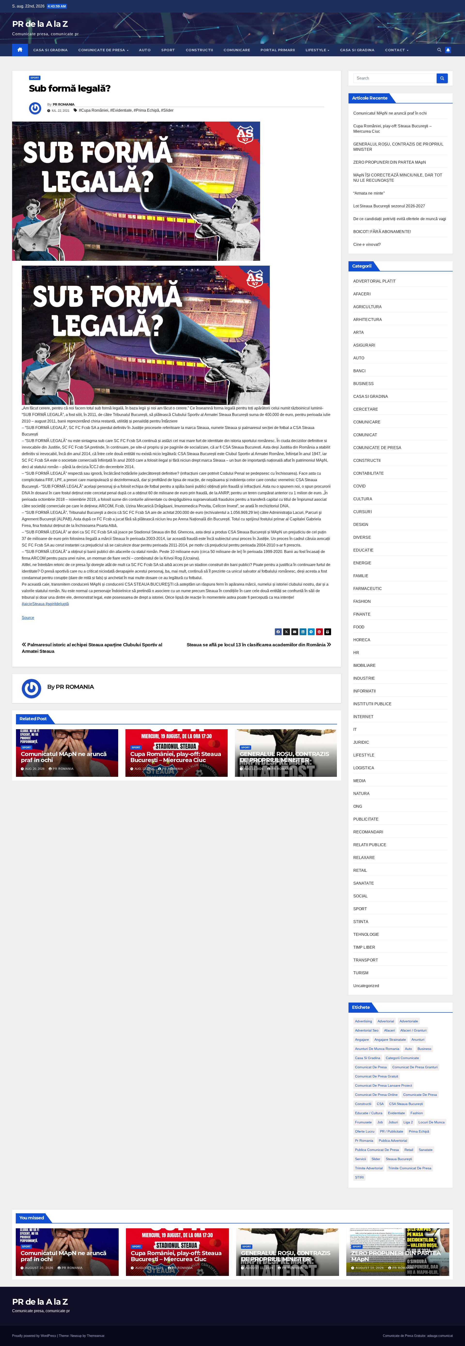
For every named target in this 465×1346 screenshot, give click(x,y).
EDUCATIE (363, 550)
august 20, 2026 (39, 1268)
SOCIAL (360, 896)
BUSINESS (363, 384)
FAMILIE (360, 576)
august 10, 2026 (370, 1268)
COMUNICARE (237, 50)
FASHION (362, 601)
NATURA (361, 794)
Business (424, 1049)
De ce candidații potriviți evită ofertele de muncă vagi (399, 219)
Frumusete (363, 1122)
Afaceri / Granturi (413, 1030)
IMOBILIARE (364, 665)
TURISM (361, 973)
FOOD (359, 627)
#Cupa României (93, 110)
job (380, 1122)
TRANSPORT (365, 960)
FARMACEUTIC (367, 589)
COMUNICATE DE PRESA (102, 50)
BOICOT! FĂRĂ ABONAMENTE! (382, 232)
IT (355, 730)
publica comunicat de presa (377, 1150)
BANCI (359, 371)
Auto (408, 1049)
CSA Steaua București (406, 1104)
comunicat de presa (371, 1067)
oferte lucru (364, 1131)
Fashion (417, 1113)
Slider (376, 1159)
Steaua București (399, 1159)
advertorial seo (367, 1030)
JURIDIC (361, 742)
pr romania (364, 1140)
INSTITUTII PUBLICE (372, 704)
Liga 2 (408, 1122)
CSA (380, 1104)
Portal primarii (278, 50)
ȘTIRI (359, 1177)
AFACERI (362, 294)
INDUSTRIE (364, 678)
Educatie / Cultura (368, 1113)
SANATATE (363, 883)
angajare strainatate (390, 1039)
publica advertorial (393, 1140)
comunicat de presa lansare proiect (383, 1085)
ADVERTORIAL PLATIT (374, 281)
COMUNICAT (365, 435)
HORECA (362, 640)
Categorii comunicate (402, 1058)
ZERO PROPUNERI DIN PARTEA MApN (389, 162)
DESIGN (361, 525)
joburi (393, 1122)
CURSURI (362, 512)
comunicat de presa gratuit (376, 1076)
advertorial (386, 1021)
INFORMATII (364, 691)
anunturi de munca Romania (377, 1049)
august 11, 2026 (260, 1268)
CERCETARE (365, 409)
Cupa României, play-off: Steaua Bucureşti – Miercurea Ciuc (175, 757)
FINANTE (362, 614)
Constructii (363, 1104)
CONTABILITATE (368, 473)
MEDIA (359, 781)
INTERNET (363, 717)
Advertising (363, 1021)
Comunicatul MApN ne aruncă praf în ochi (64, 757)
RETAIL (360, 870)
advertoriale (409, 1021)
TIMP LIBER (364, 947)
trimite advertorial (369, 1168)
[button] (439, 50)
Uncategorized (366, 986)
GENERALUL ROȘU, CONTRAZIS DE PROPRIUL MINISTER (284, 757)
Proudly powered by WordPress (34, 1336)
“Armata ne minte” (369, 193)
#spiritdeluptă (57, 604)
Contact (395, 50)
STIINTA (360, 922)
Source (28, 618)
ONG (357, 806)
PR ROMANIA (64, 104)
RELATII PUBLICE (370, 845)
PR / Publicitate (391, 1131)
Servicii (360, 1159)
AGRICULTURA (367, 307)
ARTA (358, 332)
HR (356, 653)
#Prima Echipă (146, 110)
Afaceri (389, 1030)
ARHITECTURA (367, 320)
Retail (408, 1150)
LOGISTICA (363, 768)
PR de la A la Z (40, 24)
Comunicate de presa (420, 1095)
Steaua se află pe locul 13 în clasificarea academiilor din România (257, 644)
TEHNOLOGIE (366, 934)
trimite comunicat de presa (409, 1168)
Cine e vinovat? (367, 244)
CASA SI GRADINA (50, 50)
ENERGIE (362, 563)
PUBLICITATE (366, 819)
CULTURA (362, 499)
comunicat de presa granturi (415, 1067)
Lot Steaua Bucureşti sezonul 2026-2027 (389, 206)
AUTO (145, 50)
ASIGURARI (364, 345)
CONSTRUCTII (199, 50)
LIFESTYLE (316, 50)
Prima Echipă (419, 1131)
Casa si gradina (367, 1058)
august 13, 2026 (149, 1268)
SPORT (168, 50)
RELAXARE (364, 858)
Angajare (362, 1039)
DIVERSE (362, 537)
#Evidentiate (121, 110)
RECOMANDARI (368, 832)
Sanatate (426, 1150)
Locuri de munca (431, 1122)
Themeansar (95, 1336)
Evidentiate (396, 1113)
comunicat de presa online (376, 1095)
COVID (359, 486)
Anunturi (417, 1039)
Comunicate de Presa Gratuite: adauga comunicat (418, 1336)
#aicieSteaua (33, 604)
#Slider (167, 110)
